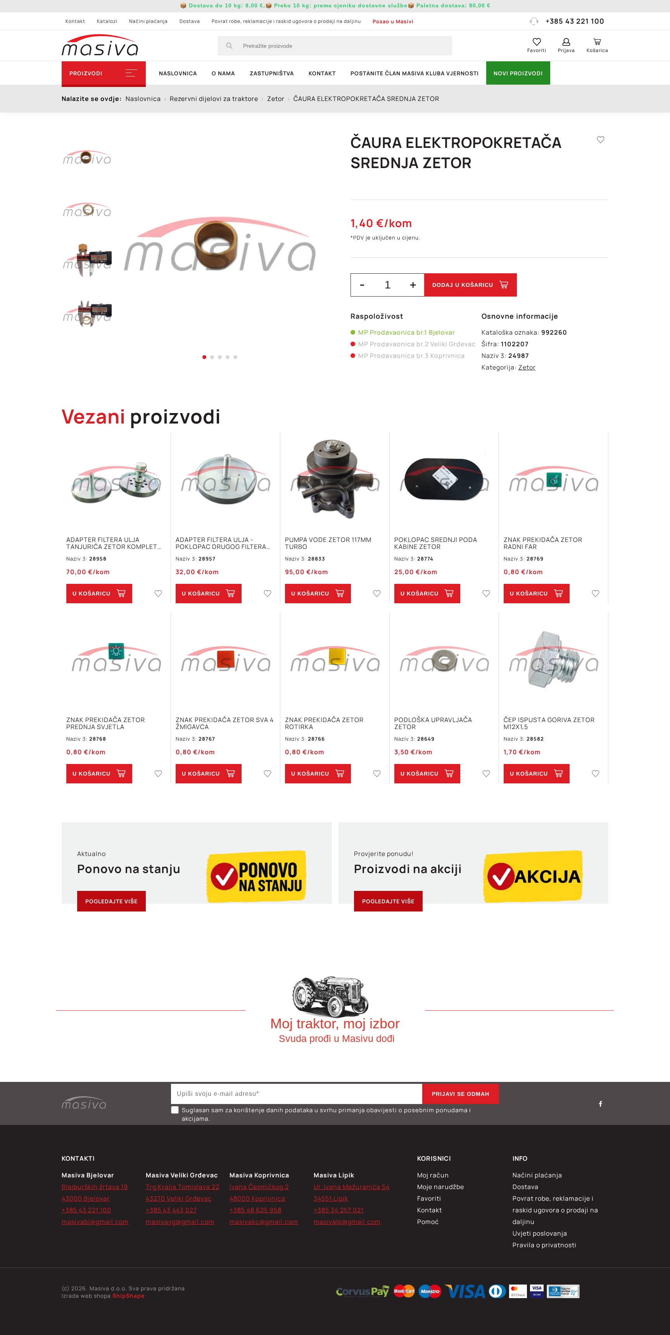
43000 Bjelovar (86, 1198)
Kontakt (75, 21)
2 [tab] (212, 357)
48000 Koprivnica (257, 1198)
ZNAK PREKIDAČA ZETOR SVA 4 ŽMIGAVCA (225, 723)
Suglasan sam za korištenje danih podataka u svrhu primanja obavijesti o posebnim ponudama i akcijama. (326, 1114)
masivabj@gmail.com (95, 1221)
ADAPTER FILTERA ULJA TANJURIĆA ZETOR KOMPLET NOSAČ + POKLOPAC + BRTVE (112, 543)
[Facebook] (600, 1103)
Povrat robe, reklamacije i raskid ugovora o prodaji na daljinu (286, 21)
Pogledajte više (111, 901)
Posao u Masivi (393, 21)
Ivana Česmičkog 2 (259, 1186)
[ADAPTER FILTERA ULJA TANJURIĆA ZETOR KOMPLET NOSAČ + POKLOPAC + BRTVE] (116, 480)
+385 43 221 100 (575, 21)
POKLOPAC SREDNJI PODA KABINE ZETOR (435, 543)
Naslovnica (178, 73)
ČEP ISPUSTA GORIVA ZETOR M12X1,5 (549, 723)
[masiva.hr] (100, 45)
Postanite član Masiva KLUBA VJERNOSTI (415, 73)
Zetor (527, 367)
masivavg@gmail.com (180, 1221)
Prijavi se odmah (460, 1094)
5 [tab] (235, 357)
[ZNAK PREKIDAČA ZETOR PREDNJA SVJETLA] (116, 660)
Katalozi (107, 21)
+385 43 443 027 (171, 1210)
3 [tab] (220, 357)
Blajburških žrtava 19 (95, 1186)
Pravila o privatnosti (545, 1245)
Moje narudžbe (440, 1186)
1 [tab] (204, 357)
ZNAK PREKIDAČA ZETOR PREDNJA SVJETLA (105, 723)
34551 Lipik (331, 1198)
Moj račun (433, 1175)
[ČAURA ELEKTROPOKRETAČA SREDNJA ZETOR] (219, 244)
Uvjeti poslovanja (540, 1233)
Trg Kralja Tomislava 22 (182, 1186)
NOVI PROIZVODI (518, 73)
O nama (223, 73)
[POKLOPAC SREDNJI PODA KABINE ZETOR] (444, 480)
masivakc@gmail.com (264, 1221)
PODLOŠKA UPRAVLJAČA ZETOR (433, 723)
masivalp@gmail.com (347, 1221)
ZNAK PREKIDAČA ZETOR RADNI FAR (543, 543)
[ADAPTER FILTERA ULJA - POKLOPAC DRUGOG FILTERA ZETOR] (225, 480)
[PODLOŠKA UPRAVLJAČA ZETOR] (444, 660)
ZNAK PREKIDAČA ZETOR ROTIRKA (324, 723)
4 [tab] (228, 357)
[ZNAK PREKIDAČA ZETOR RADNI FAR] (553, 480)
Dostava (190, 21)
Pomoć (428, 1221)
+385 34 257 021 (339, 1210)
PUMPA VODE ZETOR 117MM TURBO (328, 543)
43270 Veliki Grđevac (179, 1198)
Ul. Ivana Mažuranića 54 (352, 1186)
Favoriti (429, 1198)
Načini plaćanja (148, 21)
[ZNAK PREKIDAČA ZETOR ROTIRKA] (335, 660)
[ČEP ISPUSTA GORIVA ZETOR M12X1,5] (553, 660)
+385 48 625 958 (255, 1210)
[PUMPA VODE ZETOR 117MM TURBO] (335, 480)
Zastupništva (272, 73)
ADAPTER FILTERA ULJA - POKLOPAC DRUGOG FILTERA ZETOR (221, 543)
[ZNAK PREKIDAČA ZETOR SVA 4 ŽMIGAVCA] (225, 660)
